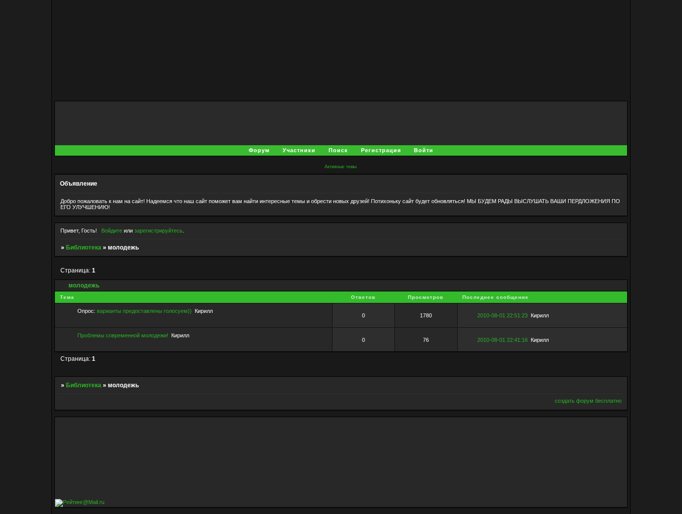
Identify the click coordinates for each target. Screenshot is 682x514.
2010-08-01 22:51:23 (502, 315)
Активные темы (340, 166)
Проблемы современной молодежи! (122, 335)
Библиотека (83, 247)
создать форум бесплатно (588, 401)
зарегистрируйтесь (158, 231)
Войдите (111, 231)
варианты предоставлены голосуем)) (144, 311)
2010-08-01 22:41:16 (502, 340)
